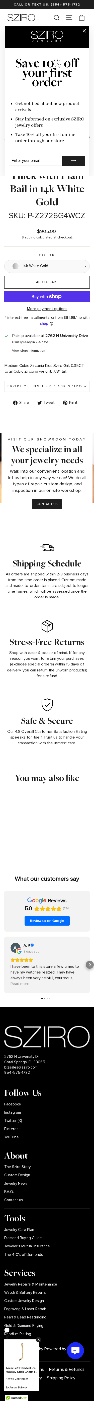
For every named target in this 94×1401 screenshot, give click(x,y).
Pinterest (12, 1129)
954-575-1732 (17, 1072)
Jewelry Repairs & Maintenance (30, 1284)
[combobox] (47, 266)
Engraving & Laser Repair (25, 1309)
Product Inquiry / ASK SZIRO (45, 386)
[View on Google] (16, 948)
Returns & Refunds (66, 1369)
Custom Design (17, 1175)
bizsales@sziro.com (21, 1067)
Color (47, 255)
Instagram (12, 1112)
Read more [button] (20, 983)
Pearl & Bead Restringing (25, 1317)
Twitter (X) (13, 1120)
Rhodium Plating (17, 1334)
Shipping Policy (61, 1378)
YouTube (11, 1137)
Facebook (12, 1104)
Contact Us (47, 504)
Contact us (13, 1200)
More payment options (47, 308)
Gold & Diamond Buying (23, 1325)
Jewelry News (16, 1183)
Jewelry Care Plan (19, 1229)
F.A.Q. (9, 1191)
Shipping (28, 237)
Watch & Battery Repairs (25, 1292)
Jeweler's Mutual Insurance (27, 1246)
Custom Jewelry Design (24, 1300)
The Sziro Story (17, 1167)
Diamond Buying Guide (23, 1238)
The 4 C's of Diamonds (23, 1254)
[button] (4, 965)
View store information (28, 351)
